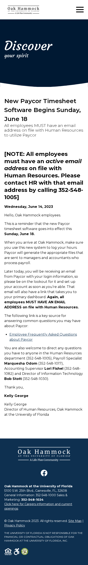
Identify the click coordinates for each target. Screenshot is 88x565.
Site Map (75, 521)
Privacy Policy (14, 525)
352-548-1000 (46, 495)
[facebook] (44, 475)
